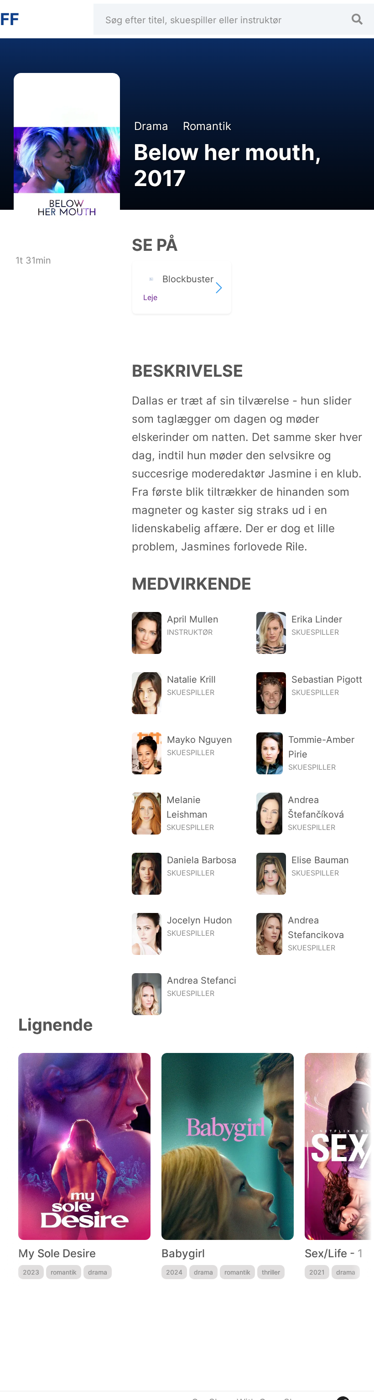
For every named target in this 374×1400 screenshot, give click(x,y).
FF (9, 19)
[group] (84, 1166)
